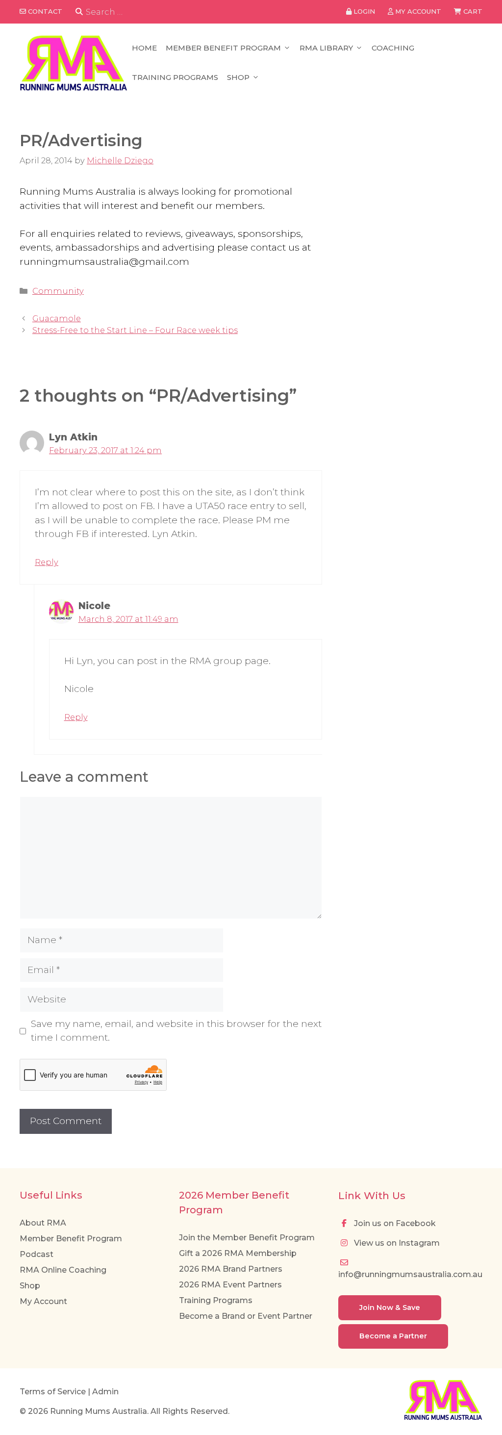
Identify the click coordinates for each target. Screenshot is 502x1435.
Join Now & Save (389, 1307)
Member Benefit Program (223, 47)
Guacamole (56, 318)
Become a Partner (393, 1336)
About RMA (43, 1223)
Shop (238, 77)
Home (144, 47)
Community (58, 291)
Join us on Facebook (394, 1223)
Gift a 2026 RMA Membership (238, 1253)
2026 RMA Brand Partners (230, 1269)
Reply (46, 562)
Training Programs (175, 77)
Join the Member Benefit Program (247, 1237)
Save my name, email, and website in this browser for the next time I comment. (176, 1031)
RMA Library (326, 47)
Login (363, 11)
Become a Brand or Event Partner (245, 1316)
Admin (105, 1391)
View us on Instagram (396, 1243)
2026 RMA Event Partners (230, 1284)
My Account (43, 1301)
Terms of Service (53, 1391)
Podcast (36, 1254)
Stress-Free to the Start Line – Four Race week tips (135, 330)
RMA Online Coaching (63, 1270)
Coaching (393, 47)
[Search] (79, 12)
